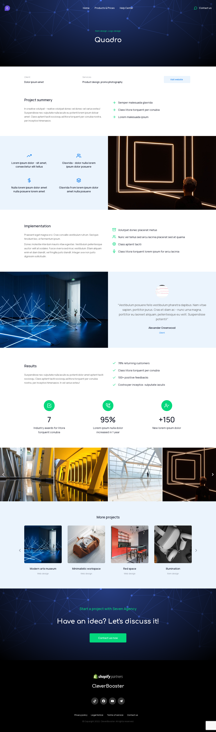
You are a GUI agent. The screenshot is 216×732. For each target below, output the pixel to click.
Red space (129, 568)
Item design (101, 30)
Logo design (114, 30)
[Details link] (43, 544)
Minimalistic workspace (86, 568)
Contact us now (108, 638)
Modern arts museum (43, 568)
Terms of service (115, 715)
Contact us (132, 715)
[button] (3, 474)
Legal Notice (97, 715)
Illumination (173, 568)
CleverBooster (108, 686)
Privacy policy (80, 715)
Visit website (176, 79)
